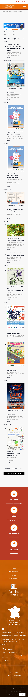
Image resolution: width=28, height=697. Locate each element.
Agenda (14, 568)
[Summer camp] (16, 396)
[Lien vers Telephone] (21, 2)
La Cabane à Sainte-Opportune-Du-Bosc (12, 176)
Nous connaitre (14, 578)
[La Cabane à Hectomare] (16, 117)
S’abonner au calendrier (13, 473)
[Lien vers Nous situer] (19, 2)
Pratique (14, 575)
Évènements (9, 32)
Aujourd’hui (14, 468)
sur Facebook (14, 553)
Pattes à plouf (11, 92)
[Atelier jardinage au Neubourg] (16, 230)
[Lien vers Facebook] (25, 2)
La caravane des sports (13, 333)
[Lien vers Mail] (23, 2)
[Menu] (24, 6)
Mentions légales (14, 672)
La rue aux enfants (12, 370)
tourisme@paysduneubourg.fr (14, 503)
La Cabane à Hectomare (13, 135)
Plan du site (14, 679)
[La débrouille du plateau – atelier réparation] (16, 438)
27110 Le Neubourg (14, 520)
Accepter (22, 694)
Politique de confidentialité (14, 675)
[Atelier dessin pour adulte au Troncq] (16, 276)
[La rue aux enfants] (16, 354)
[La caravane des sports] (16, 317)
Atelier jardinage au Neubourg (15, 240)
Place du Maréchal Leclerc (14, 519)
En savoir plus (5, 644)
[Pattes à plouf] (16, 75)
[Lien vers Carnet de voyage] (16, 2)
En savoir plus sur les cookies (14, 691)
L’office (14, 516)
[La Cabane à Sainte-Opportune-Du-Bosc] (16, 158)
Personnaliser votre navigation (11, 694)
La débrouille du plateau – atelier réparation (14, 454)
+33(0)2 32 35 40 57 (14, 537)
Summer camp (11, 414)
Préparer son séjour (14, 571)
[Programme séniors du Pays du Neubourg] (16, 198)
